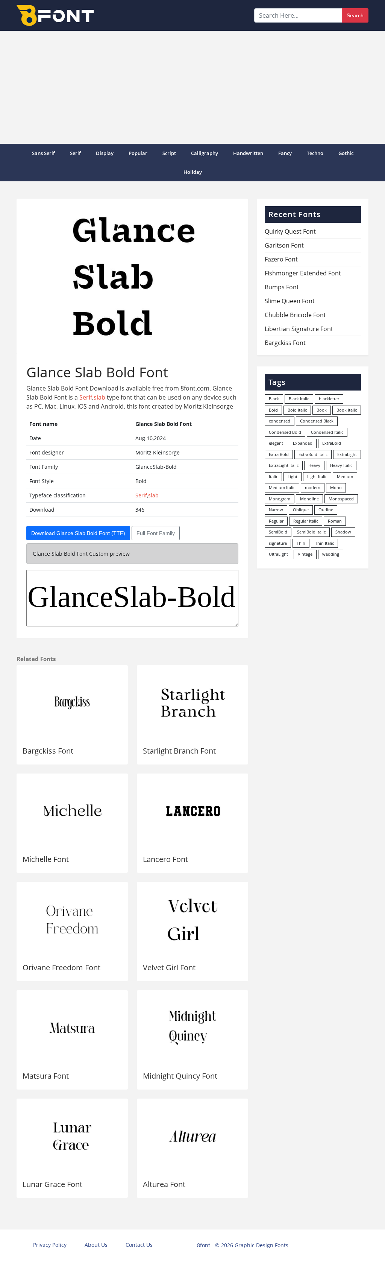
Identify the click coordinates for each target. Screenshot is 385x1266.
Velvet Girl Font (169, 967)
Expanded (302, 443)
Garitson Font (284, 245)
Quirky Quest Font (290, 231)
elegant (276, 443)
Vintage (305, 554)
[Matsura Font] (72, 1027)
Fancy (285, 153)
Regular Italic (305, 521)
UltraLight (278, 554)
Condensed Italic (327, 432)
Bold (273, 410)
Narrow (276, 509)
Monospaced (341, 499)
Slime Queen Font (290, 301)
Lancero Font (165, 859)
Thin (301, 543)
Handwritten (248, 153)
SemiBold (278, 532)
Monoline (309, 499)
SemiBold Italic (311, 532)
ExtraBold (331, 443)
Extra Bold (279, 454)
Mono (336, 487)
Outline (325, 509)
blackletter (329, 398)
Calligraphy (204, 153)
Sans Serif (43, 153)
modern (312, 487)
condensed (279, 421)
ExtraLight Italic (284, 465)
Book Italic (346, 410)
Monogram (279, 499)
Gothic (345, 153)
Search (355, 15)
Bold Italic (297, 410)
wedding (330, 554)
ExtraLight (347, 454)
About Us (96, 1244)
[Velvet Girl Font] (192, 919)
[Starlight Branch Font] (192, 702)
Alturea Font (164, 1184)
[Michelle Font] (72, 811)
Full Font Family (155, 533)
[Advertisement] (192, 87)
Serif (75, 153)
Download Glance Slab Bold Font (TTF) (78, 533)
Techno (315, 153)
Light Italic (317, 476)
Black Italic (299, 398)
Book (322, 410)
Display (105, 153)
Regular (276, 521)
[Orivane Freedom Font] (72, 919)
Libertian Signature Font (299, 329)
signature (278, 543)
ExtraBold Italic (313, 454)
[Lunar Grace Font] (72, 1136)
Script (169, 153)
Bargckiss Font (48, 751)
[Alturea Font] (192, 1136)
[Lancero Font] (192, 811)
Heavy (314, 465)
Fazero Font (281, 259)
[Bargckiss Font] (72, 702)
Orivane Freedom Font (61, 967)
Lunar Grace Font (52, 1184)
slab (99, 397)
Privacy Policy (50, 1244)
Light (292, 476)
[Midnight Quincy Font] (192, 1027)
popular (138, 153)
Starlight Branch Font (179, 751)
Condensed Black (316, 421)
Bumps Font (282, 287)
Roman (335, 521)
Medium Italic (282, 487)
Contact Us (139, 1244)
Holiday (192, 172)
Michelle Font (46, 859)
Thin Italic (324, 543)
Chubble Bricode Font (295, 315)
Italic (273, 476)
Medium (345, 476)
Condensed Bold (285, 432)
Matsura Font (46, 1076)
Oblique (301, 509)
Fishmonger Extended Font (303, 273)
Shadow (343, 532)
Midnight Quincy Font (180, 1076)
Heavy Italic (341, 465)
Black (274, 398)
